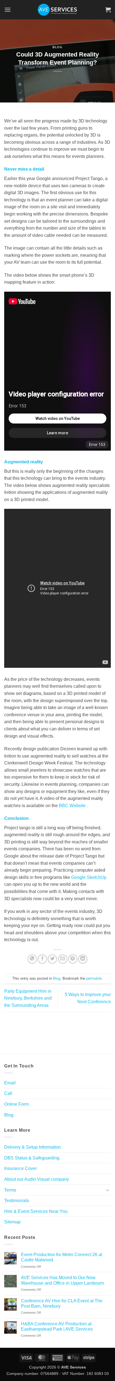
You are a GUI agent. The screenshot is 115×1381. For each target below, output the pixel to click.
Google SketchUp (88, 877)
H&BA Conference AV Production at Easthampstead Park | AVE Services (57, 1326)
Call (8, 1093)
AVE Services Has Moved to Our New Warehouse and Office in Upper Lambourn (62, 1280)
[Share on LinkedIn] (82, 959)
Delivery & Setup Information (32, 1147)
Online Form (16, 1104)
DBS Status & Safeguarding (31, 1158)
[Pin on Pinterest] (72, 959)
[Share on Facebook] (42, 959)
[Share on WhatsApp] (32, 959)
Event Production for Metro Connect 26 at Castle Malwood (61, 1257)
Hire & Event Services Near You (36, 1211)
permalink (94, 978)
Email (10, 1082)
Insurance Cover (20, 1168)
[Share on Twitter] (52, 959)
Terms (10, 1190)
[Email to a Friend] (62, 959)
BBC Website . (73, 805)
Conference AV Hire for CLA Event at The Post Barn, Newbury (61, 1303)
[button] (7, 9)
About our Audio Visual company (36, 1179)
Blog (57, 47)
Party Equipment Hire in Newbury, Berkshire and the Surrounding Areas (28, 998)
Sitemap (12, 1222)
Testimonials (16, 1200)
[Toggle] (107, 1190)
